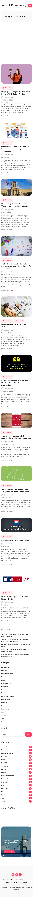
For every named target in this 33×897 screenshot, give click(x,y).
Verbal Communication (16, 5)
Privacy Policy (20, 880)
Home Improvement (7, 696)
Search (4, 728)
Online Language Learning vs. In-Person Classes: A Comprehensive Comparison (15, 149)
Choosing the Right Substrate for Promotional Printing (16, 646)
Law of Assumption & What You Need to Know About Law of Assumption (14, 383)
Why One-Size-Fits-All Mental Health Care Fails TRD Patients (15, 635)
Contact (25, 882)
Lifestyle (4, 703)
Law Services (5, 699)
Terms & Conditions (8, 880)
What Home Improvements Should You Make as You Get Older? (15, 651)
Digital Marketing (7, 674)
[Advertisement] (16, 39)
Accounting (5, 667)
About (27, 880)
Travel (3, 722)
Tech (2, 719)
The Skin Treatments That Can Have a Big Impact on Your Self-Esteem (15, 640)
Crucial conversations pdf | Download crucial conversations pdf (16, 437)
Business (4, 670)
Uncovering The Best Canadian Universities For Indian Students (14, 205)
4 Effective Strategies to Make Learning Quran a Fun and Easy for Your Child (16, 266)
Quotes (3, 706)
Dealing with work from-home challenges (13, 326)
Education (8, 88)
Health (3, 693)
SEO (2, 712)
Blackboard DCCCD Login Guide (15, 540)
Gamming (4, 687)
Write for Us (17, 882)
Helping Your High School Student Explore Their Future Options (15, 93)
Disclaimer (9, 882)
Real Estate (5, 709)
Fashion (3, 680)
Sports (3, 715)
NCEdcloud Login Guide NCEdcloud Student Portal (16, 598)
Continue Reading (6, 116)
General (20, 321)
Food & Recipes (6, 683)
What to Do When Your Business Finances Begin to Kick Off (15, 656)
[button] (30, 5)
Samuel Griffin (8, 97)
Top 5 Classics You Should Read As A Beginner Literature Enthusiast (15, 491)
